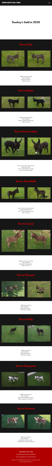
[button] (49, 3)
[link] (11, 2)
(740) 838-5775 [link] (23, 456)
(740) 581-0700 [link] (32, 456)
